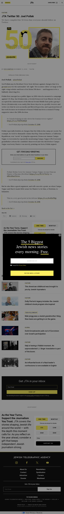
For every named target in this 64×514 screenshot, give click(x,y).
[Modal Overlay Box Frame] (32, 257)
